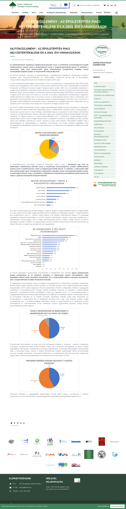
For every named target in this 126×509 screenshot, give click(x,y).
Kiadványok (98, 124)
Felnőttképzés (99, 109)
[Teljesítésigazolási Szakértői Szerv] (88, 454)
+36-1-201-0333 (24, 491)
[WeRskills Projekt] (76, 465)
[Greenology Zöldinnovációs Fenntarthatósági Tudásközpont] (37, 441)
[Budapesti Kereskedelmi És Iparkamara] (11, 441)
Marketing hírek (100, 147)
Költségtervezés (100, 140)
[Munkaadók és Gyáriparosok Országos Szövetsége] (101, 441)
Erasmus (97, 99)
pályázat (97, 160)
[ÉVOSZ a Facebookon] (74, 5)
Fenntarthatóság (100, 112)
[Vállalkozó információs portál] (63, 465)
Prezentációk (99, 157)
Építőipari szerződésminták (104, 95)
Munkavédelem (100, 150)
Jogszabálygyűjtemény (102, 121)
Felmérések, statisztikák (103, 105)
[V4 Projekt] (114, 454)
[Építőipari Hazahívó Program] (102, 51)
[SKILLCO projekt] (37, 454)
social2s (16, 425)
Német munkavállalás (102, 153)
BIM (95, 83)
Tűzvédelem (99, 173)
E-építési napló (99, 86)
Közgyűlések (99, 131)
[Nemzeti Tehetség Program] (11, 454)
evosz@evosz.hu (25, 487)
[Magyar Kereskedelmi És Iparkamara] (63, 441)
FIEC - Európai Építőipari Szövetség (103, 116)
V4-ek (96, 177)
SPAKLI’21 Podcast (101, 167)
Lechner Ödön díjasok (102, 143)
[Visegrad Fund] (50, 465)
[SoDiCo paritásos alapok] (50, 454)
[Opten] (24, 454)
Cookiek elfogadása (117, 506)
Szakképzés (98, 170)
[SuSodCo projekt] (63, 454)
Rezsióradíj (98, 163)
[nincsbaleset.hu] (104, 184)
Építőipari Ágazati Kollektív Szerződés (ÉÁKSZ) (104, 91)
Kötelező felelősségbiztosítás (101, 135)
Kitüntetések (99, 128)
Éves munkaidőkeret (102, 102)
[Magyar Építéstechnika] (76, 441)
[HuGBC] (50, 441)
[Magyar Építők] (88, 441)
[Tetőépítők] (101, 454)
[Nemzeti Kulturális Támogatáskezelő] (114, 441)
